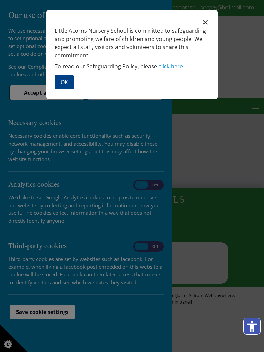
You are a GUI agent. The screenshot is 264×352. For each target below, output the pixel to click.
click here (170, 66)
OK (64, 82)
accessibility (252, 326)
